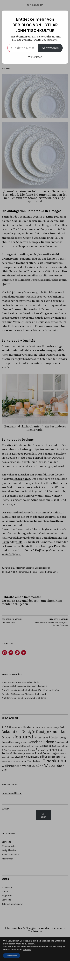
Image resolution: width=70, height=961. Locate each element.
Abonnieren (50, 47)
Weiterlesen (35, 56)
